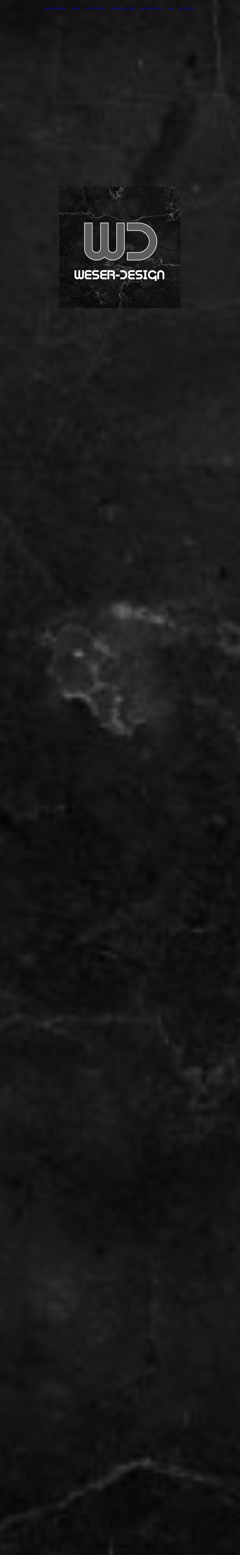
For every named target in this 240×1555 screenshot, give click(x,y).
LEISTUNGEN (94, 8)
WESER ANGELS (151, 8)
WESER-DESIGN (55, 8)
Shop (171, 8)
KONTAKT (185, 8)
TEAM (75, 8)
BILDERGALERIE (123, 8)
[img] (120, 777)
